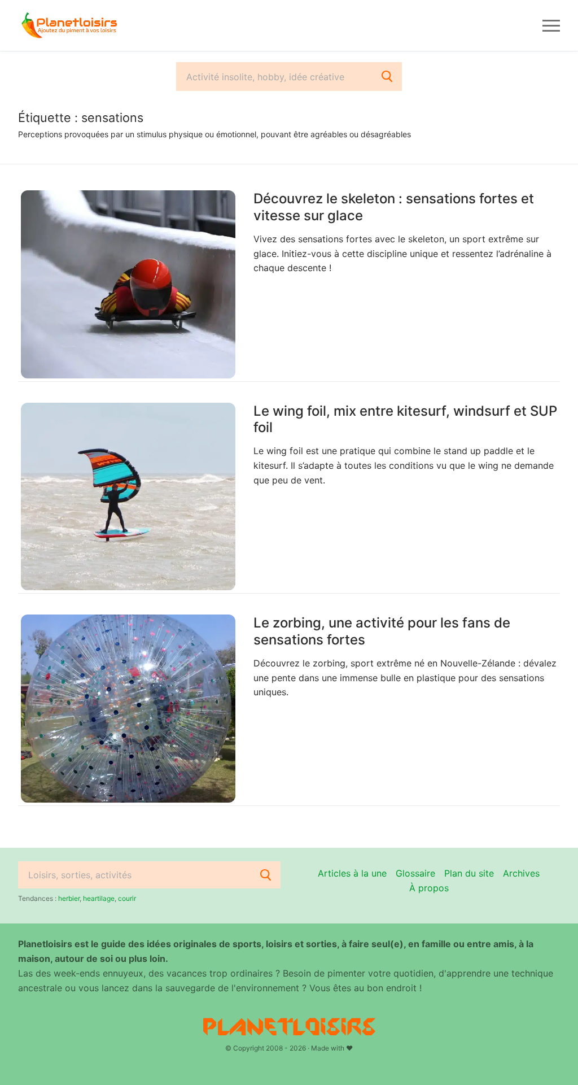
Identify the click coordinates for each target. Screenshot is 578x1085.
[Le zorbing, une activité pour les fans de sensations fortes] (128, 709)
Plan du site (469, 873)
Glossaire (415, 873)
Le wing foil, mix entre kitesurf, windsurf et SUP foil (405, 419)
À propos (429, 888)
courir (127, 898)
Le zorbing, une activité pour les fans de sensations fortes (381, 631)
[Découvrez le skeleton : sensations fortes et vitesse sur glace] (128, 284)
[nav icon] (551, 25)
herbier (69, 898)
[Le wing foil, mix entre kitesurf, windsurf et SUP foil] (128, 497)
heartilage (99, 898)
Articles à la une (352, 873)
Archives (521, 873)
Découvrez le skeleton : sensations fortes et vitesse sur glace (393, 206)
